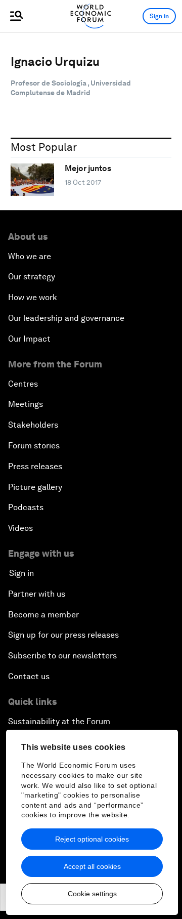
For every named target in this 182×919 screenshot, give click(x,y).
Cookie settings (92, 894)
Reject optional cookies (92, 839)
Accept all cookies (92, 866)
